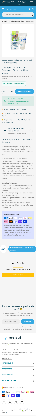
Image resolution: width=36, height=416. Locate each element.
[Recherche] (31, 14)
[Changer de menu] (3, 9)
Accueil (4, 21)
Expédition (13, 76)
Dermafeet (12, 60)
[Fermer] (32, 98)
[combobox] (18, 14)
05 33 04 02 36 (13, 103)
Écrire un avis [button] (18, 275)
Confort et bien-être (16, 21)
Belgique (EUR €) (8, 387)
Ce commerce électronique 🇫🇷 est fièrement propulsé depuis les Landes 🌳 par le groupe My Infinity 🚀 (17, 410)
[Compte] (29, 9)
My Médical (9, 409)
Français (19, 387)
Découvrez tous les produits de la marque (21, 249)
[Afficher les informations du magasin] (31, 130)
